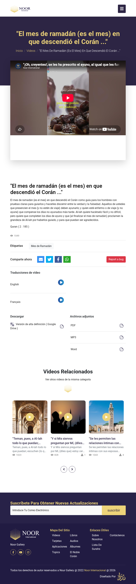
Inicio (19, 50)
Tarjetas (57, 541)
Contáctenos (117, 535)
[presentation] (64, 469)
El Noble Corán (75, 554)
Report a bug (116, 259)
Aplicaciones (59, 546)
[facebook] (13, 552)
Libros (73, 535)
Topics (56, 552)
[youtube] (21, 552)
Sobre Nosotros (97, 537)
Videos (31, 50)
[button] (122, 9)
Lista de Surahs (97, 546)
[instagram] (28, 552)
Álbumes (75, 546)
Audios (74, 541)
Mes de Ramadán (41, 246)
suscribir (113, 510)
